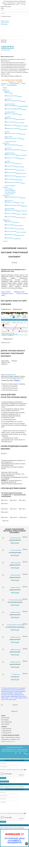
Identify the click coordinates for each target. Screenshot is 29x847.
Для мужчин (6, 143)
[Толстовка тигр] (14, 674)
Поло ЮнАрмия (9, 189)
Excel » (17, 380)
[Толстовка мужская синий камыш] (14, 625)
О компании (11, 82)
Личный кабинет (12, 85)
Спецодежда (6, 90)
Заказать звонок (4, 781)
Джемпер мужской (15, 565)
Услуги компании (14, 83)
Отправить (3, 778)
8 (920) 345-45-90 (7, 48)
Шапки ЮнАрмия (9, 193)
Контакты (5, 241)
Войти (2, 18)
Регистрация (4, 24)
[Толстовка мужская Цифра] (14, 600)
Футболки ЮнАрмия (10, 190)
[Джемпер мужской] (14, 562)
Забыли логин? (5, 22)
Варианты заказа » (19, 292)
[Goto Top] (26, 843)
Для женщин (6, 195)
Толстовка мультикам (15, 552)
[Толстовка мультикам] (14, 550)
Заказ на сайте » (6, 292)
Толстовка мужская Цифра (15, 602)
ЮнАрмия (5, 187)
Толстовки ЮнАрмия (10, 192)
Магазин (5, 87)
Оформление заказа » (8, 293)
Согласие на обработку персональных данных (12, 769)
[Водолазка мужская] (14, 538)
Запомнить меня (6, 16)
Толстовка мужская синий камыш (15, 627)
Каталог (5, 89)
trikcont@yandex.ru (6, 50)
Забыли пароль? (5, 21)
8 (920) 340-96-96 (7, 46)
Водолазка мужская (15, 540)
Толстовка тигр (15, 676)
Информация (6, 220)
